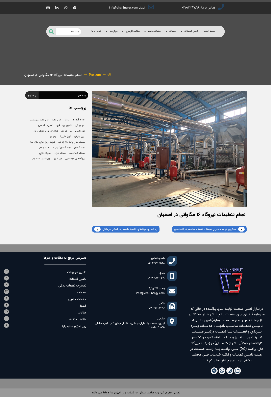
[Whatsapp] (222, 370)
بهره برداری (80, 125)
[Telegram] (214, 370)
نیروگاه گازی (45, 153)
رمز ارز (53, 136)
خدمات (172, 31)
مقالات (82, 312)
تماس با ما (96, 31)
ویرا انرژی (57, 159)
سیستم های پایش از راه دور (71, 142)
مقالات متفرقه (77, 319)
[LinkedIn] (57, 8)
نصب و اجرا (44, 147)
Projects (95, 75)
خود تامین (80, 131)
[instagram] (48, 8)
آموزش (67, 120)
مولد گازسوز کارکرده (62, 147)
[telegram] (75, 8)
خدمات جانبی (154, 31)
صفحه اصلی (209, 31)
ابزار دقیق (56, 120)
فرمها (83, 305)
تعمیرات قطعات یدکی (72, 285)
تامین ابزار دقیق (64, 125)
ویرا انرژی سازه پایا (41, 159)
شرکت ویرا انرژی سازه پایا (42, 142)
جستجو (32, 95)
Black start (79, 120)
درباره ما (113, 31)
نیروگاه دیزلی (60, 153)
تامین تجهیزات (191, 31)
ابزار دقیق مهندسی (39, 120)
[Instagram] (229, 370)
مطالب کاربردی (133, 31)
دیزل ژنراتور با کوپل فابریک (72, 136)
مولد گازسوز (79, 147)
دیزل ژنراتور (66, 131)
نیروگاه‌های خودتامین (75, 159)
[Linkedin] (237, 370)
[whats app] (66, 8)
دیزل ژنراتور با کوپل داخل (46, 131)
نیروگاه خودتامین (77, 153)
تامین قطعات (77, 278)
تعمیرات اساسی (45, 125)
